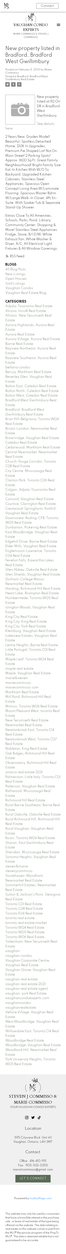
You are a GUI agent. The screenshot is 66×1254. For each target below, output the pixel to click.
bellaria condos (17, 367)
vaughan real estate (21, 979)
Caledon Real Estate (21, 442)
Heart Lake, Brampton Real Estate (32, 593)
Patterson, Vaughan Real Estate (30, 786)
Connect (47, 6)
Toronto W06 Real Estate (24, 937)
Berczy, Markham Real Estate (28, 372)
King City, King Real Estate (26, 621)
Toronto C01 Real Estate (23, 904)
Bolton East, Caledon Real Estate (30, 386)
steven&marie (16, 866)
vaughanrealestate (20, 1007)
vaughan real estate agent (26, 988)
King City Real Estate (21, 617)
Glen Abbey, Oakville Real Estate (31, 569)
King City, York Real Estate (25, 626)
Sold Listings (15, 283)
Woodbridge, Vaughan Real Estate (33, 1045)
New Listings (15, 274)
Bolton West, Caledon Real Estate (31, 395)
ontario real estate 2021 (24, 772)
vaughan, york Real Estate (26, 993)
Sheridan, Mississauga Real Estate (32, 852)
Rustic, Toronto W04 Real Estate (30, 838)
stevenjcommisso (18, 871)
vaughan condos (18, 956)
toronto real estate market (26, 923)
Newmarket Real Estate (23, 725)
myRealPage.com (41, 1198)
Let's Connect (33, 1178)
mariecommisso (18, 683)
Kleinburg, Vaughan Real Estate (30, 631)
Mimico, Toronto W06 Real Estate (31, 706)
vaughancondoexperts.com (27, 998)
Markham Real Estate (22, 692)
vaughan (12, 951)
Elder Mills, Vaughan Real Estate (30, 546)
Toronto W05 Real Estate (25, 932)
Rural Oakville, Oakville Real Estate (33, 814)
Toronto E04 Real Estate (24, 913)
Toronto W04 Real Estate (24, 927)
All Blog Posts (15, 269)
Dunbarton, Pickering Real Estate (31, 527)
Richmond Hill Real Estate (25, 800)
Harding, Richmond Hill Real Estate (32, 588)
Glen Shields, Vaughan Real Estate (32, 574)
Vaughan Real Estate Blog (25, 293)
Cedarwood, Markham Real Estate (32, 447)
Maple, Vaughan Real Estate (28, 673)
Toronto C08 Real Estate (24, 908)
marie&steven (16, 678)
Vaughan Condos (19, 288)
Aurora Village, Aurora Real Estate (32, 339)
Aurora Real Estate (20, 334)
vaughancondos (18, 1003)
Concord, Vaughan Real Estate (29, 499)
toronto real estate (20, 918)
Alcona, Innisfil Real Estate (25, 311)
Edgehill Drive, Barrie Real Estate (31, 541)
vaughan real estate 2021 (25, 984)
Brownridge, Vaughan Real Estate (32, 438)
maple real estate (19, 668)
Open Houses (16, 278)
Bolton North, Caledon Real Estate (32, 391)
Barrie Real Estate (19, 344)
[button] (26, 1117)
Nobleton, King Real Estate (26, 748)
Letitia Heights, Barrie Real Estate (31, 645)
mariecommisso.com (21, 687)
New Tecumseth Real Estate (27, 720)
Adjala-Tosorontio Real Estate (28, 306)
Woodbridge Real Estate (24, 1040)
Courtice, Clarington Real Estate (30, 504)
